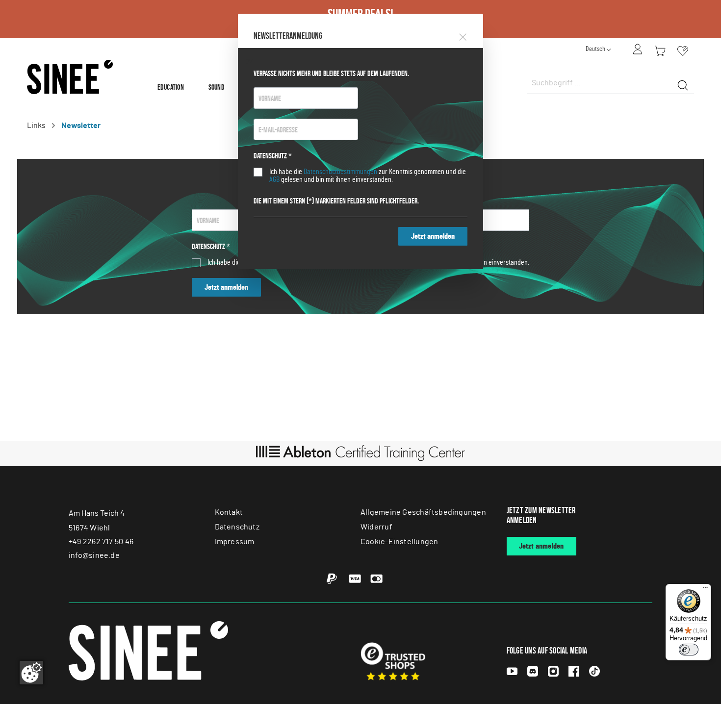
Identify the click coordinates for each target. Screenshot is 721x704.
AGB (274, 179)
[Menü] (705, 590)
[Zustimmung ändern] (31, 672)
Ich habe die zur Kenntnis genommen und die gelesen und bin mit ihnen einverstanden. (367, 175)
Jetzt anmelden (433, 236)
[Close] (462, 35)
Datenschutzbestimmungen (340, 172)
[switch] (688, 649)
